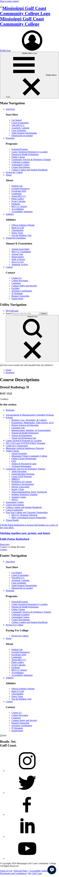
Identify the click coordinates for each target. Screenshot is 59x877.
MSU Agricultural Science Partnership (28, 517)
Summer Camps (18, 497)
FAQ (13, 461)
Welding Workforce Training (24, 494)
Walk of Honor (18, 259)
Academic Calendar (20, 128)
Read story (5, 544)
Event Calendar (18, 201)
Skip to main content (9, 1)
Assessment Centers (20, 164)
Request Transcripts (20, 296)
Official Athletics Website (23, 225)
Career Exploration (20, 122)
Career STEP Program (21, 476)
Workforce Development (22, 484)
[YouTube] (27, 858)
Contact (9, 267)
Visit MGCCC (18, 125)
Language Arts (18, 428)
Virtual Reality (12, 520)
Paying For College (14, 625)
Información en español (22, 135)
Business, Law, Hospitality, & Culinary (29, 420)
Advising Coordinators (21, 291)
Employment (17, 298)
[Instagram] (27, 770)
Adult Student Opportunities (24, 133)
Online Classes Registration (23, 458)
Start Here (10, 109)
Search (9, 313)
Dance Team (17, 233)
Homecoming (17, 257)
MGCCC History (19, 206)
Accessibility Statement (22, 211)
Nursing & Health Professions (25, 154)
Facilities (15, 288)
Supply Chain (17, 489)
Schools (9, 417)
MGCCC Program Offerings (24, 515)
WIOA (14, 499)
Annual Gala (17, 254)
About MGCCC (18, 196)
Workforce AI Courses (21, 481)
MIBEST (15, 479)
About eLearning (19, 453)
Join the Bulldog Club (21, 235)
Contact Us (16, 278)
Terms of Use (6, 871)
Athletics (10, 214)
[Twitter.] (27, 792)
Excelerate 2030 (18, 191)
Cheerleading (17, 230)
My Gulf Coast (35, 873)
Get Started (16, 120)
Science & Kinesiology (21, 435)
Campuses (16, 283)
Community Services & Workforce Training (31, 159)
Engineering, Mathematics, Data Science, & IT (32, 422)
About (8, 175)
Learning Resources (20, 188)
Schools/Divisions (19, 149)
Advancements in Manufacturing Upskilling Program (30, 415)
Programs (10, 138)
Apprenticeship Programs (22, 474)
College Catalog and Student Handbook (29, 170)
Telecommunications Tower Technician (29, 492)
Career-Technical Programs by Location (29, 152)
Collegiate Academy (20, 162)
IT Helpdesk (17, 293)
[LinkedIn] (27, 836)
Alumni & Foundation (16, 238)
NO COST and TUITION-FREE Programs (25, 443)
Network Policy (21, 871)
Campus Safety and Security (24, 285)
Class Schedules (18, 130)
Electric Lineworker (20, 487)
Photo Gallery (17, 199)
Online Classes (18, 157)
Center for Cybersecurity (17, 445)
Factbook (15, 204)
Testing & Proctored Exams (23, 463)
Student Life (17, 186)
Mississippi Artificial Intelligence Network (25, 448)
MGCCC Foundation (21, 251)
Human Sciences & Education (25, 425)
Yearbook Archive (19, 264)
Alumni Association (20, 249)
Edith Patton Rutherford (14, 538)
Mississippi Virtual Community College (29, 456)
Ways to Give (17, 262)
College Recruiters (19, 280)
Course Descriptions (20, 167)
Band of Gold (17, 227)
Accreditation (17, 209)
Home (8, 370)
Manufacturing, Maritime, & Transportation (31, 430)
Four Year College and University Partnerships (27, 512)
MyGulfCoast (12, 310)
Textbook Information (21, 466)
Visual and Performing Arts (23, 438)
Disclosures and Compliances (13, 873)
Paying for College (14, 172)
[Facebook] (27, 814)
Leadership (16, 193)
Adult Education (18, 471)
